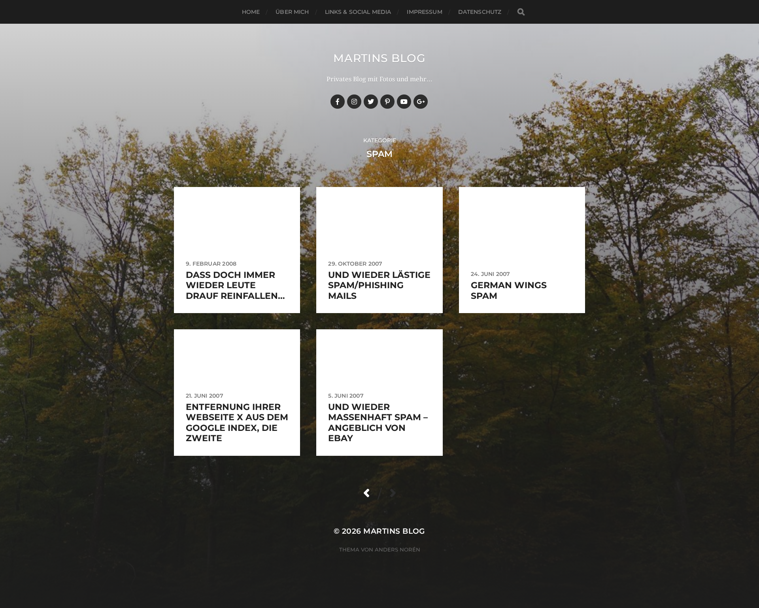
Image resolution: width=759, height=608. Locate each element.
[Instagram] (354, 101)
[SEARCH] (521, 12)
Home (251, 11)
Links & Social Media (358, 11)
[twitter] (371, 101)
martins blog (379, 58)
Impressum (424, 11)
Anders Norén (397, 549)
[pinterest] (387, 101)
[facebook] (337, 101)
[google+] (420, 101)
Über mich (292, 11)
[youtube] (404, 101)
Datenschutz (480, 11)
